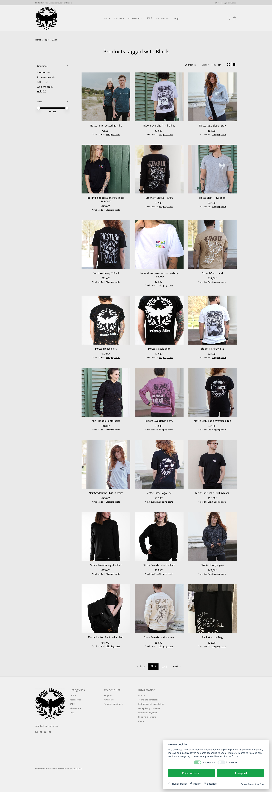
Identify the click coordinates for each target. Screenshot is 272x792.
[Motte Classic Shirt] (159, 320)
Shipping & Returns (147, 716)
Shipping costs (113, 134)
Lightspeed (77, 768)
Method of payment (147, 712)
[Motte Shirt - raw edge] (212, 169)
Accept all (241, 773)
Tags (46, 39)
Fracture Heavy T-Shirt (106, 273)
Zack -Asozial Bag (212, 637)
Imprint (141, 695)
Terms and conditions (148, 699)
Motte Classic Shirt (159, 348)
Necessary (209, 762)
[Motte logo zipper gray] (212, 96)
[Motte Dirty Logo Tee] (159, 464)
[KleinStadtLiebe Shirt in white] (106, 464)
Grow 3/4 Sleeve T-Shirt (159, 197)
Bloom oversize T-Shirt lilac (159, 125)
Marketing (232, 762)
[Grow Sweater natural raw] (159, 608)
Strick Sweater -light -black (106, 565)
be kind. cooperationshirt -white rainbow (159, 274)
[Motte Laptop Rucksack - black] (106, 608)
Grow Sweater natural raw (159, 637)
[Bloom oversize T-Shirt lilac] (159, 96)
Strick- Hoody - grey (212, 565)
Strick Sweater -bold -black (159, 565)
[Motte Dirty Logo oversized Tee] (212, 392)
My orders (109, 699)
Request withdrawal (113, 704)
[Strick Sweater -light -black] (106, 536)
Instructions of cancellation (151, 704)
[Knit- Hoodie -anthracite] (106, 392)
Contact (142, 721)
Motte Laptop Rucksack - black (106, 637)
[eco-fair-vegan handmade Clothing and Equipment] (46, 18)
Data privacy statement (149, 708)
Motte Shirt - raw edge (212, 197)
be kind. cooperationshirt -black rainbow (106, 199)
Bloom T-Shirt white (212, 348)
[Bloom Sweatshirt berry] (159, 392)
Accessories (44, 77)
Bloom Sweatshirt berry (159, 421)
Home (107, 18)
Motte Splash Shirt (106, 348)
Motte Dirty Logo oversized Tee (212, 421)
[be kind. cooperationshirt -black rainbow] (106, 169)
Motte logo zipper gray (212, 125)
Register (108, 695)
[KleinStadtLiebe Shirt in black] (212, 464)
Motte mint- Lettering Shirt (106, 125)
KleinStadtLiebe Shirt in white (105, 493)
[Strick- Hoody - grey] (212, 536)
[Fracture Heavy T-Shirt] (106, 244)
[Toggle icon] (228, 18)
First (153, 666)
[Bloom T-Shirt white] (212, 320)
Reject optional (191, 773)
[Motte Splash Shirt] (106, 320)
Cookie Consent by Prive (252, 784)
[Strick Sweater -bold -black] (159, 536)
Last (164, 666)
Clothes (41, 72)
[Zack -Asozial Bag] (212, 608)
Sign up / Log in (230, 3)
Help (176, 18)
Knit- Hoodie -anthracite (105, 421)
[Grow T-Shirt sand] (212, 244)
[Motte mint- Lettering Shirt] (106, 96)
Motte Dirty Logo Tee (159, 493)
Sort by (205, 64)
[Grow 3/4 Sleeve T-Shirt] (159, 169)
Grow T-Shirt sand (212, 273)
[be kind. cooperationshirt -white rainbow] (159, 244)
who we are (44, 87)
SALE (149, 18)
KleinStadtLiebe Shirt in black (212, 493)
